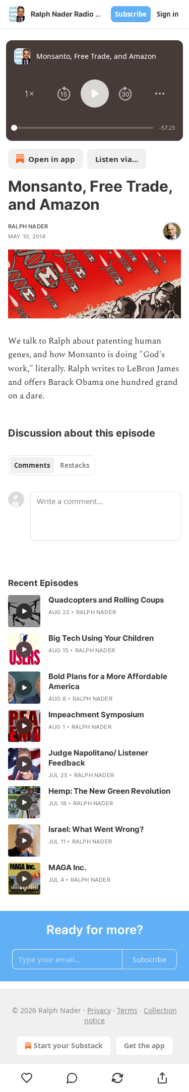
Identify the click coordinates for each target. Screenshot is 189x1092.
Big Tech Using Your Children (101, 638)
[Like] (27, 1078)
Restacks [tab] (74, 465)
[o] (24, 611)
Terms (127, 1010)
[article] (94, 611)
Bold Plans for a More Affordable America (107, 681)
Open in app (51, 159)
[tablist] (51, 465)
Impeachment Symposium (96, 714)
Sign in (168, 14)
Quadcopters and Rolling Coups (106, 600)
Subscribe (131, 14)
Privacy (99, 1010)
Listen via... (116, 159)
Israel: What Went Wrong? (96, 829)
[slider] (83, 128)
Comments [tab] (32, 465)
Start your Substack (68, 1045)
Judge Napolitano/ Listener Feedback (98, 758)
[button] (29, 94)
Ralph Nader (28, 226)
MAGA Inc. (67, 867)
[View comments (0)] (72, 1078)
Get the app (144, 1045)
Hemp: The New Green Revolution (109, 791)
